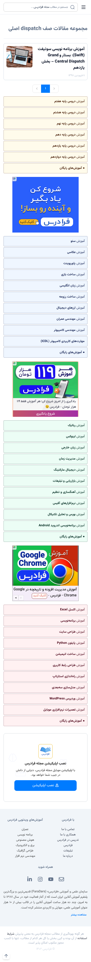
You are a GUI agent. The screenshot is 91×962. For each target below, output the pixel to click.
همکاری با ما (68, 834)
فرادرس (68, 845)
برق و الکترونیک (25, 845)
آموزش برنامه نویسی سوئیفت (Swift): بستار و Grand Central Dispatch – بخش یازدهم (61, 58)
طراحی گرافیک (25, 850)
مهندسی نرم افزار (25, 856)
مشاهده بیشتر (79, 915)
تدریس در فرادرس (68, 840)
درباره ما (68, 856)
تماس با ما (67, 829)
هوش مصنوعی (25, 840)
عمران (25, 829)
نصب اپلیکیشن (43, 785)
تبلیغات (68, 850)
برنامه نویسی (25, 834)
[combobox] (38, 7)
